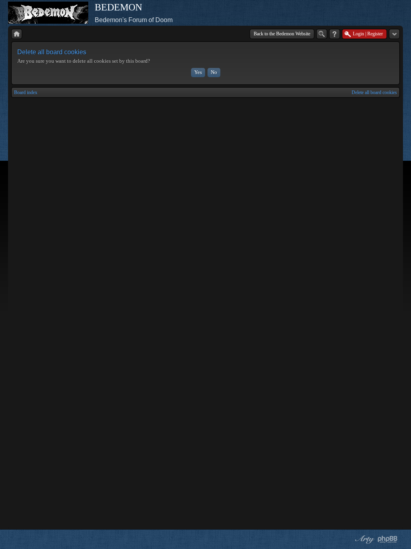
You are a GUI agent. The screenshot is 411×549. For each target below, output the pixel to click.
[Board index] (16, 34)
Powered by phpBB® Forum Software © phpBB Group (388, 539)
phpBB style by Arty (364, 539)
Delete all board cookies (374, 92)
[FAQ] (334, 34)
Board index (25, 92)
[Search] (321, 34)
